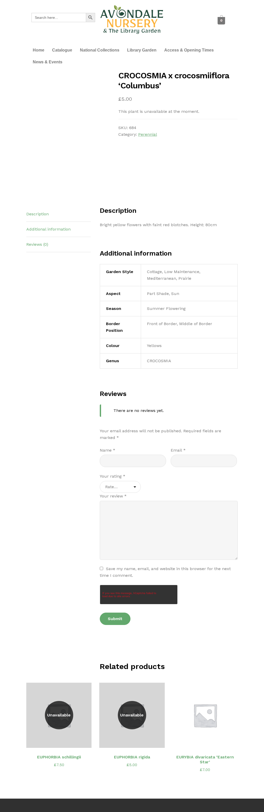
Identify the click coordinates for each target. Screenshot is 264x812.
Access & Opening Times (189, 50)
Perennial (147, 134)
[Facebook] (179, 16)
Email (178, 450)
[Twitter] (190, 16)
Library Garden (141, 50)
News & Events (47, 62)
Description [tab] (37, 214)
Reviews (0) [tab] (37, 244)
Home (38, 50)
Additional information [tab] (48, 229)
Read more (62, 740)
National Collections (99, 50)
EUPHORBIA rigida (132, 757)
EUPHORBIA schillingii (59, 757)
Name (107, 450)
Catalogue (62, 50)
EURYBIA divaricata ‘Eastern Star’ (205, 759)
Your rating (112, 476)
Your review (113, 496)
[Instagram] (185, 26)
